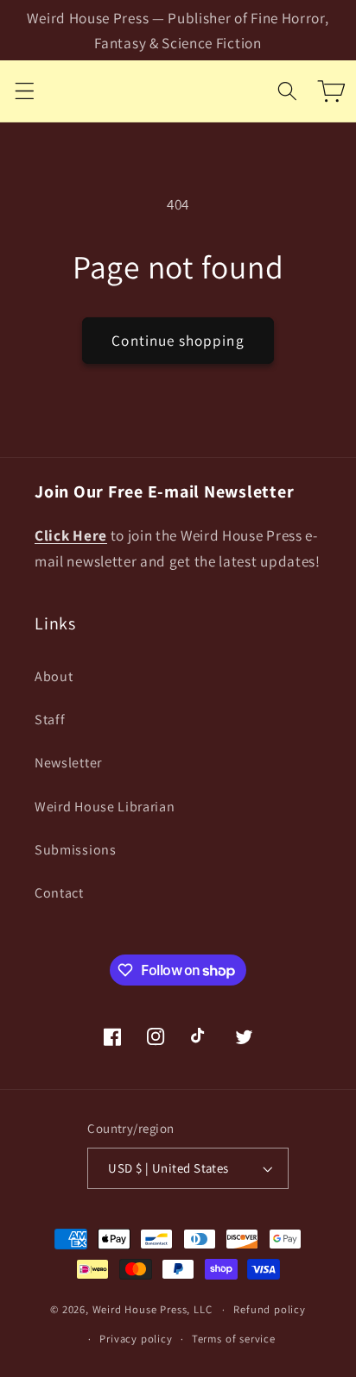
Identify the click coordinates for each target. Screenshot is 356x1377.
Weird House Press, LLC (152, 1309)
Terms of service (234, 1338)
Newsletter (68, 763)
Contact (59, 893)
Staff (50, 719)
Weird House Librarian (105, 807)
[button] (25, 91)
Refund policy (269, 1309)
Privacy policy (135, 1338)
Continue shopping (178, 340)
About (54, 676)
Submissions (76, 850)
